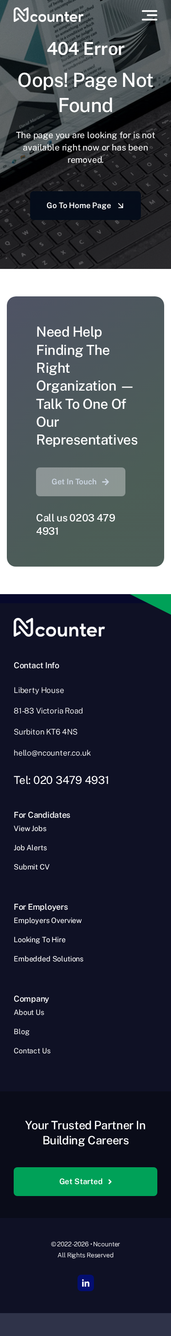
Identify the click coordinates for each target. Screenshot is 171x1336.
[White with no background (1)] (48, 11)
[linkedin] (86, 1283)
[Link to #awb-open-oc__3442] (149, 15)
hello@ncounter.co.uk (52, 752)
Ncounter (106, 1244)
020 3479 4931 (71, 779)
